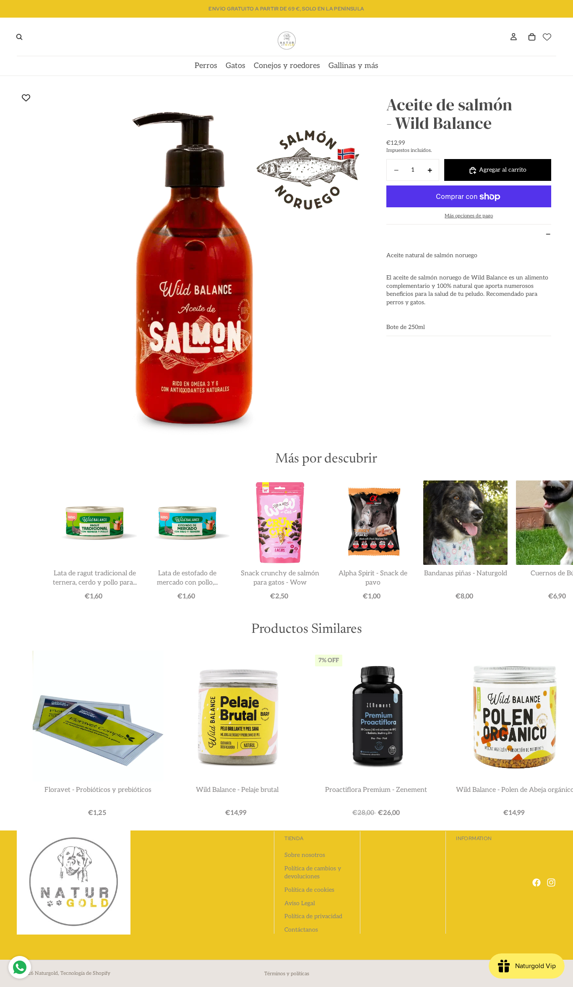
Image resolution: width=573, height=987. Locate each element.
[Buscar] (19, 37)
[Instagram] (551, 882)
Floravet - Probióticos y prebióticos (97, 790)
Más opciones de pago (469, 216)
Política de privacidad (313, 916)
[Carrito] (532, 37)
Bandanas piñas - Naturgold (465, 573)
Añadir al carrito (95, 595)
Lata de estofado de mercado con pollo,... (187, 578)
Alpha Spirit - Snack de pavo (372, 578)
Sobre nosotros (304, 855)
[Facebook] (536, 882)
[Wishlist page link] (547, 37)
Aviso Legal (299, 903)
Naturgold (46, 973)
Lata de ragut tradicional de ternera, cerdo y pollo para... (94, 578)
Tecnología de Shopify (85, 973)
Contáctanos (301, 929)
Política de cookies (309, 889)
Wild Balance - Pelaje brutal (237, 790)
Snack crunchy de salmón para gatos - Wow (280, 578)
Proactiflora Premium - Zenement (376, 790)
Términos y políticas (286, 974)
